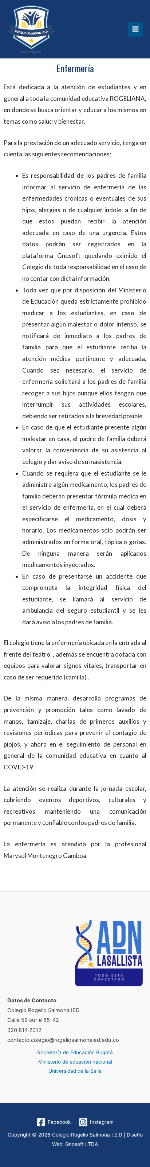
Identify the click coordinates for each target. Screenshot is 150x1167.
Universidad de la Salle (75, 1071)
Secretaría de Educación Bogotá (75, 1052)
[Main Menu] (135, 29)
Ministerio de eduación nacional (75, 1062)
